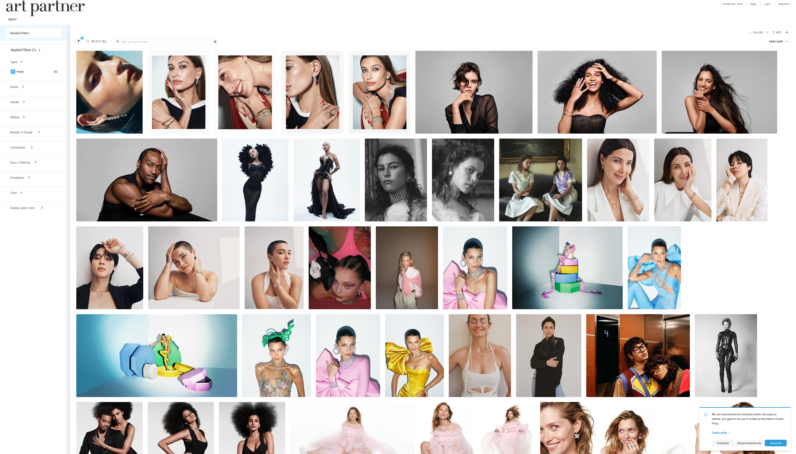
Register (784, 3)
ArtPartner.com (732, 3)
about (12, 19)
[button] (78, 41)
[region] (109, 92)
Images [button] (20, 71)
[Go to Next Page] (786, 32)
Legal (753, 3)
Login (767, 3)
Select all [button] (99, 41)
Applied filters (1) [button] (23, 50)
